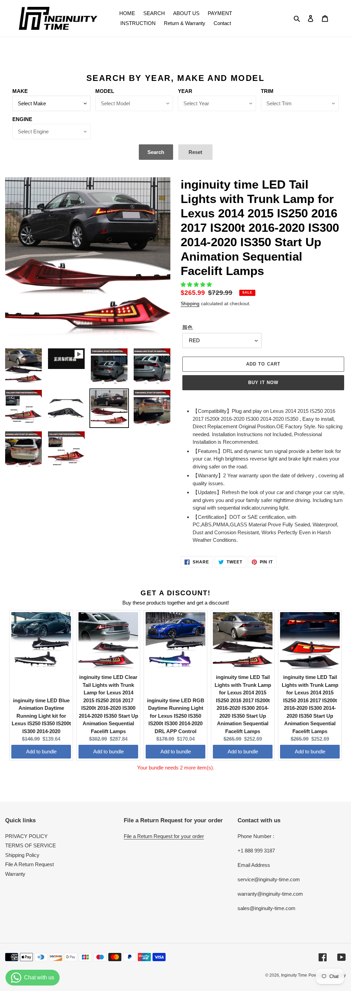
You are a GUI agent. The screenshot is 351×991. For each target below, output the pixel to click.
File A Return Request (29, 864)
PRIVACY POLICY (26, 836)
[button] (197, 284)
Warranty (15, 874)
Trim (267, 91)
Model (104, 91)
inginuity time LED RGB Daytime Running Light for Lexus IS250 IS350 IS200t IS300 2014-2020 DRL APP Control (175, 715)
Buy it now (263, 382)
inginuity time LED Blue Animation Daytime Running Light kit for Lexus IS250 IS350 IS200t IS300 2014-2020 (41, 715)
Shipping (190, 303)
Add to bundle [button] (41, 751)
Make (20, 91)
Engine (22, 119)
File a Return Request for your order (164, 836)
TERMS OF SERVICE (30, 845)
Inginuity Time (294, 975)
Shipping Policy (22, 855)
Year (185, 91)
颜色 (187, 327)
